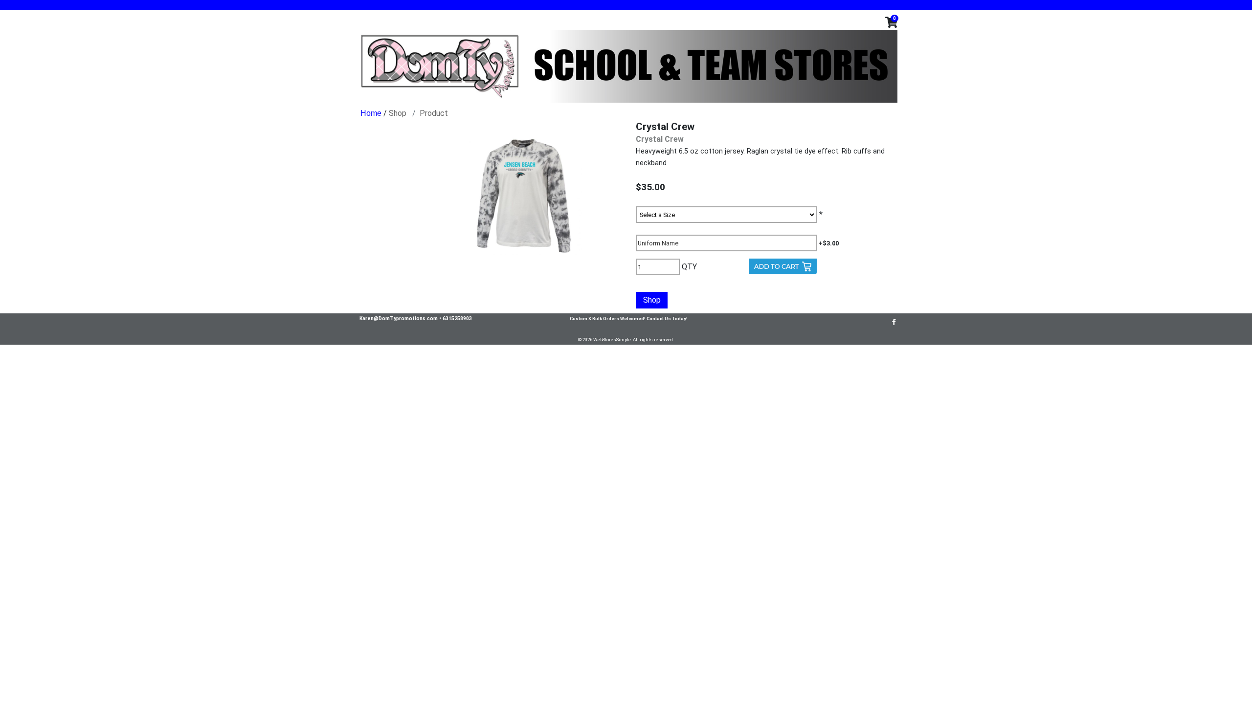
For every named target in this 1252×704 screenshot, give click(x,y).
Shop (397, 113)
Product (434, 113)
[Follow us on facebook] (894, 321)
